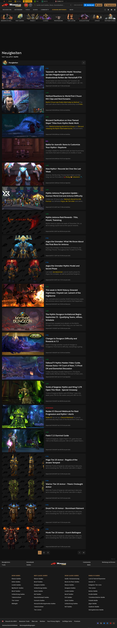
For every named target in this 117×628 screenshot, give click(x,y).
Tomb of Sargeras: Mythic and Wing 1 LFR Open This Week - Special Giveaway (64, 388)
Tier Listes (92, 588)
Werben (42, 621)
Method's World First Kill (72, 199)
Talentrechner (16, 597)
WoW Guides (16, 575)
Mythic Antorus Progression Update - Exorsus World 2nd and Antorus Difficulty (64, 194)
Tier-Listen (37, 610)
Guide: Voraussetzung (72, 579)
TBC (37, 1)
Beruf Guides (16, 591)
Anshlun (67, 110)
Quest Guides (38, 591)
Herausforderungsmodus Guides (44, 603)
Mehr (89, 565)
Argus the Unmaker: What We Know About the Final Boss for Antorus (65, 243)
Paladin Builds (93, 600)
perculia (67, 231)
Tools (3, 565)
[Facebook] (107, 623)
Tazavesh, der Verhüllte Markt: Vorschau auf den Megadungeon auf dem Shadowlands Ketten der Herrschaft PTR (64, 74)
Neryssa (67, 304)
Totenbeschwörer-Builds (97, 597)
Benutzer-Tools (24, 621)
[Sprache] (114, 9)
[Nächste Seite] (83, 63)
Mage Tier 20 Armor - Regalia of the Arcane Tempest (61, 461)
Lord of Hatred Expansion (97, 579)
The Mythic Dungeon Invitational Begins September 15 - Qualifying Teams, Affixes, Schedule (64, 317)
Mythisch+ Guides (17, 588)
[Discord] (97, 623)
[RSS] (113, 623)
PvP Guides (68, 597)
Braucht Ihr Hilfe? (11, 621)
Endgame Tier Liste (95, 585)
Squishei (67, 158)
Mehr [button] (71, 9)
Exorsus (48, 201)
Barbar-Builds (93, 591)
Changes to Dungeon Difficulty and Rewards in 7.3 (61, 340)
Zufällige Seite (67, 621)
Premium (77, 621)
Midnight (15, 603)
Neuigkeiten (7, 9)
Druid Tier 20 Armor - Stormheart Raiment (65, 508)
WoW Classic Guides (72, 575)
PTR (30, 5)
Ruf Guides (37, 594)
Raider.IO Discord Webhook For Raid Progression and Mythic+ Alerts (62, 413)
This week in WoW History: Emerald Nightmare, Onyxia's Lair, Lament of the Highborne (63, 293)
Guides (35, 9)
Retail (19, 1)
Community (45, 9)
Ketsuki (67, 86)
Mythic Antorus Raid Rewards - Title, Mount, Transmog (62, 219)
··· (50, 1)
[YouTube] (110, 623)
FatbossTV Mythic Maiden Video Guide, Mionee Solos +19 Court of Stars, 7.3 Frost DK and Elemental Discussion (64, 365)
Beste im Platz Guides (72, 582)
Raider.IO (49, 417)
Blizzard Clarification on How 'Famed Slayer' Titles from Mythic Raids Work (62, 122)
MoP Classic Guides (40, 575)
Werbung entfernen (59, 9)
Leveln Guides (16, 585)
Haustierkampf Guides (41, 597)
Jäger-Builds (93, 603)
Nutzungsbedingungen (27, 625)
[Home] (12, 5)
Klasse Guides (16, 579)
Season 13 (92, 582)
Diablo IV (60, 1)
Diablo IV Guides (94, 575)
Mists (46, 1)
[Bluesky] (104, 623)
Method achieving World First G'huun (62, 126)
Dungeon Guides (39, 585)
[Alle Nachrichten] (4, 1)
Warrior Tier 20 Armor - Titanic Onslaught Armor (64, 485)
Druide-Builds (93, 594)
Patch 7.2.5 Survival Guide (57, 435)
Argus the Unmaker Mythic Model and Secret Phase (62, 267)
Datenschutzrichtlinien (9, 625)
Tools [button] (28, 9)
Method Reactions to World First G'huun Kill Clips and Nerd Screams (64, 97)
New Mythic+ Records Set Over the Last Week (63, 170)
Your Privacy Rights (53, 621)
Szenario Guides (39, 600)
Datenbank (18, 9)
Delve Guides (16, 582)
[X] (101, 623)
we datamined (57, 272)
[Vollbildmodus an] (105, 9)
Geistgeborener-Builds (96, 610)
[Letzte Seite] (83, 552)
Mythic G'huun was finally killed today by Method (62, 102)
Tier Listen (15, 600)
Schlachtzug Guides (18, 594)
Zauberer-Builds (94, 607)
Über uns (35, 621)
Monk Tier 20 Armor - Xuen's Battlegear (63, 532)
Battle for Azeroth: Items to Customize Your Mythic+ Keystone (63, 146)
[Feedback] (111, 9)
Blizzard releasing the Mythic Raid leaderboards (65, 127)
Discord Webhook (67, 417)
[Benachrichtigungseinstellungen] (108, 9)
